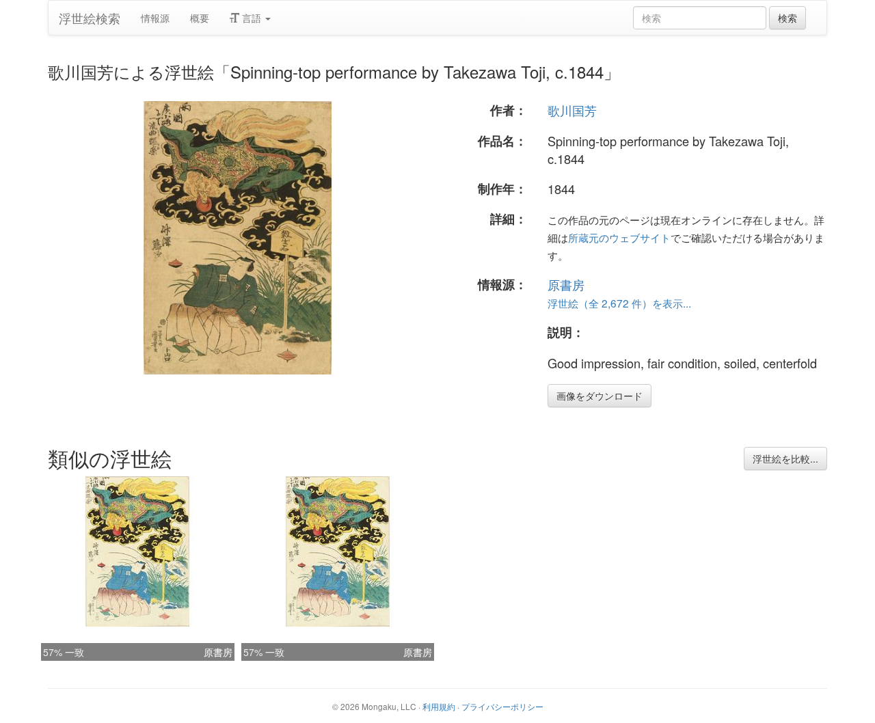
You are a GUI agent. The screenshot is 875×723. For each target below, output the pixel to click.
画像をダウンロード (599, 396)
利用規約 (438, 706)
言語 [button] (251, 18)
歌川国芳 (572, 110)
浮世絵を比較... (785, 458)
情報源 (155, 18)
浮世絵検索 (89, 18)
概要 (199, 18)
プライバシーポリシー (502, 706)
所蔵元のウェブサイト (619, 237)
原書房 (566, 284)
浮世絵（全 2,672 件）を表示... (619, 302)
